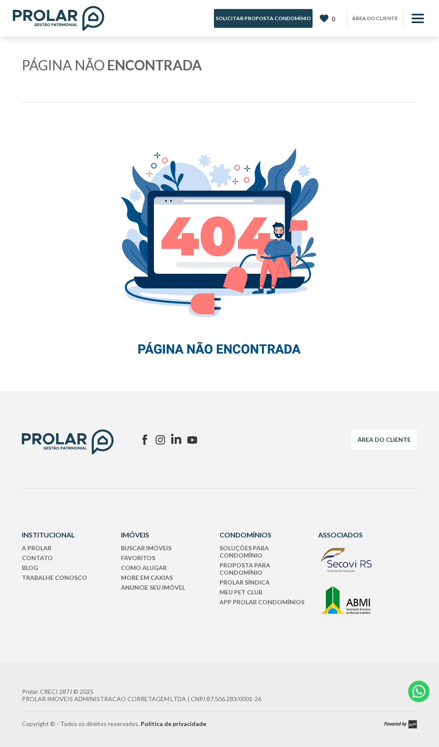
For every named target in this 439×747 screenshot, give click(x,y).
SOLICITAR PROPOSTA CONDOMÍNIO (263, 18)
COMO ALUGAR (144, 567)
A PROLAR (36, 548)
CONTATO (37, 557)
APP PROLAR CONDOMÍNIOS (262, 602)
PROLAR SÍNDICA (245, 582)
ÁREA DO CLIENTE (375, 18)
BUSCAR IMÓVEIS (146, 548)
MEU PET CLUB (241, 592)
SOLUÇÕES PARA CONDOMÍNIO (244, 551)
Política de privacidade (173, 723)
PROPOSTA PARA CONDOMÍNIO (245, 568)
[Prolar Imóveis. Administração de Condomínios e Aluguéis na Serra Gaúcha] (58, 18)
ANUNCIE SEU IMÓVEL (153, 587)
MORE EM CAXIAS (147, 577)
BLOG (30, 567)
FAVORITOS (138, 557)
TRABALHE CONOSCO (54, 577)
